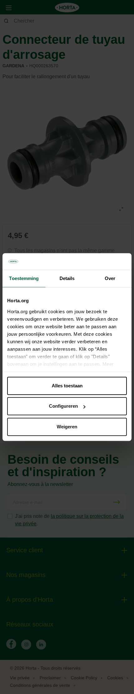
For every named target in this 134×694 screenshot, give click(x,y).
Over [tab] (110, 278)
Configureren (63, 406)
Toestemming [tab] (24, 278)
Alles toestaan (67, 385)
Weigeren (67, 426)
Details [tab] (67, 278)
